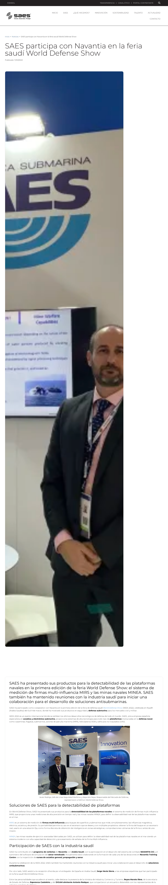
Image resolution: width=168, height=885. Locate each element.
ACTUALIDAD (154, 13)
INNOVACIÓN (101, 13)
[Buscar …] (159, 3)
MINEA (12, 836)
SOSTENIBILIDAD (121, 13)
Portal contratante (143, 3)
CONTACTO (155, 19)
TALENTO (138, 13)
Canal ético (124, 3)
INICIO (55, 13)
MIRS (12, 822)
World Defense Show (113, 708)
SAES (65, 13)
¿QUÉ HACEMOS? (81, 13)
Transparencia (107, 3)
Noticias (15, 37)
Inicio (7, 37)
